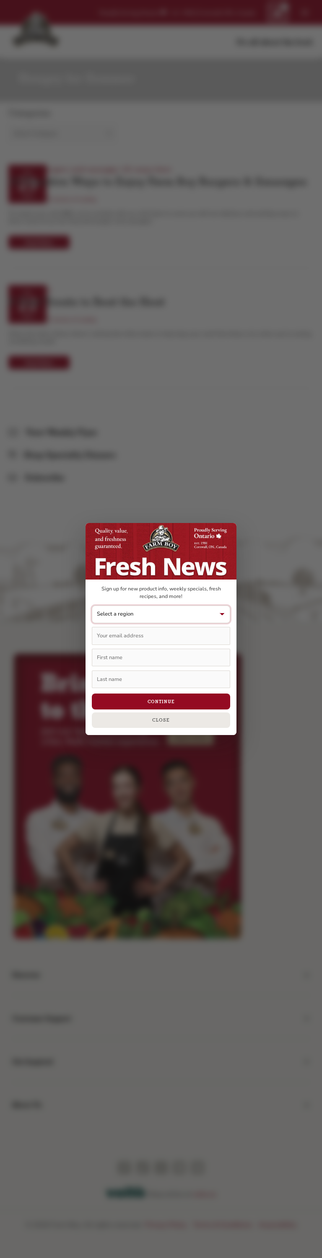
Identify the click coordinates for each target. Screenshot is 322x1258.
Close (160, 719)
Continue (161, 701)
